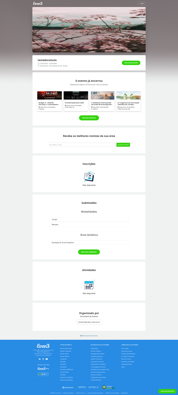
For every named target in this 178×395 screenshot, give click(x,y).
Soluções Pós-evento (97, 362)
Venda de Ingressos (97, 356)
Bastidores (124, 393)
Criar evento (125, 348)
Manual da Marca (68, 393)
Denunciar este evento (90, 336)
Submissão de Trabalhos (98, 364)
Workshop (63, 367)
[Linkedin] (39, 360)
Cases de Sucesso (126, 351)
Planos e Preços (126, 359)
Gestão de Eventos (96, 359)
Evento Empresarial (66, 348)
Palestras (63, 375)
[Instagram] (43, 360)
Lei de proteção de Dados (95, 393)
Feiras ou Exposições (66, 380)
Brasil (43, 374)
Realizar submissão (89, 252)
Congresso (63, 359)
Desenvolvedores (126, 364)
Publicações (94, 348)
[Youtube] (46, 360)
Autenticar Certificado (127, 362)
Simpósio (63, 362)
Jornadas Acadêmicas (66, 369)
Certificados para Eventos (98, 377)
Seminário (63, 364)
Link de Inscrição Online (98, 372)
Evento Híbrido (64, 356)
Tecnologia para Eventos (98, 367)
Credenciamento (96, 380)
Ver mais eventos (89, 118)
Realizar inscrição (131, 63)
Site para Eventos (96, 375)
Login (141, 3)
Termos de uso (80, 393)
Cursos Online (64, 372)
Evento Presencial (65, 351)
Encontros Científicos (66, 377)
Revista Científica (96, 351)
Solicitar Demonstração (128, 354)
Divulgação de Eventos (97, 354)
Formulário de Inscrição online (100, 369)
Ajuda (123, 367)
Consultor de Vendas (127, 356)
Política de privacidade (112, 393)
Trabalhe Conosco (55, 393)
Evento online (64, 354)
